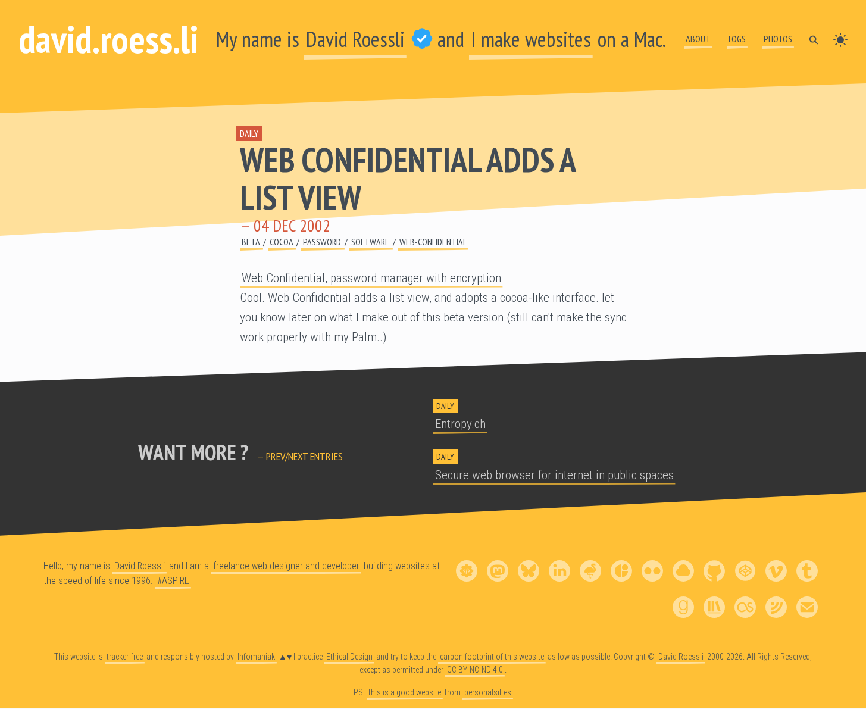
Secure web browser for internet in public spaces (554, 475)
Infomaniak (256, 656)
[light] (840, 39)
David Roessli (355, 39)
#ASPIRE (173, 580)
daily (249, 133)
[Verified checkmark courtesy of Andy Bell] (422, 39)
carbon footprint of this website (492, 656)
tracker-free (125, 656)
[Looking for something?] (813, 39)
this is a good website (404, 692)
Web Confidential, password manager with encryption (371, 278)
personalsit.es (487, 692)
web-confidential (433, 242)
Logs (737, 39)
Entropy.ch (460, 424)
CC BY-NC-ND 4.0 (475, 669)
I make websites (531, 39)
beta (251, 242)
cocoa (282, 242)
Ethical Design (349, 656)
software (371, 242)
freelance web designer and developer (286, 565)
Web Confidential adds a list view (407, 178)
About (698, 39)
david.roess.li (108, 39)
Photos (778, 39)
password (323, 242)
